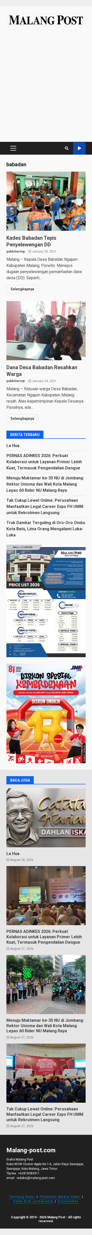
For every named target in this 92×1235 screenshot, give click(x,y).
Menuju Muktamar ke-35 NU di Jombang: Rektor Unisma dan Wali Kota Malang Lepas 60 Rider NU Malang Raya (45, 484)
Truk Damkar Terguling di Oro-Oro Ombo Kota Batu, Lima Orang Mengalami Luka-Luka (45, 528)
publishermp (15, 251)
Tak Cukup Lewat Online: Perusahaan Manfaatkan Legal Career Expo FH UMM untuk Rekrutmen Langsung (44, 506)
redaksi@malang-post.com (36, 1178)
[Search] (66, 148)
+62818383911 (29, 1173)
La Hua (12, 445)
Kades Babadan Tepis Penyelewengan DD (46, 201)
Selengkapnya (22, 289)
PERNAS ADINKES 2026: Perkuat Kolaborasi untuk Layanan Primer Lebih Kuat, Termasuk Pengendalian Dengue (44, 461)
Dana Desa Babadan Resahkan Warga (46, 330)
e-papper (79, 148)
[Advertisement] (46, 86)
